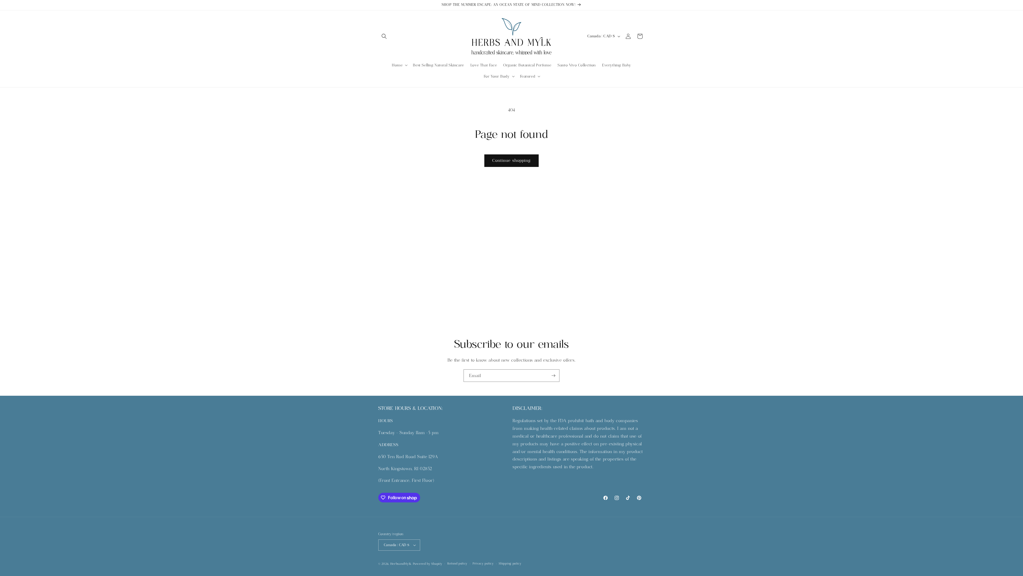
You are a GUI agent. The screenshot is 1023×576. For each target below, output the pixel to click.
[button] (384, 36)
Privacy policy (483, 563)
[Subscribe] (553, 375)
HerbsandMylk (401, 563)
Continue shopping (511, 160)
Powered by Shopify (428, 563)
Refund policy (457, 563)
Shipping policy (510, 563)
